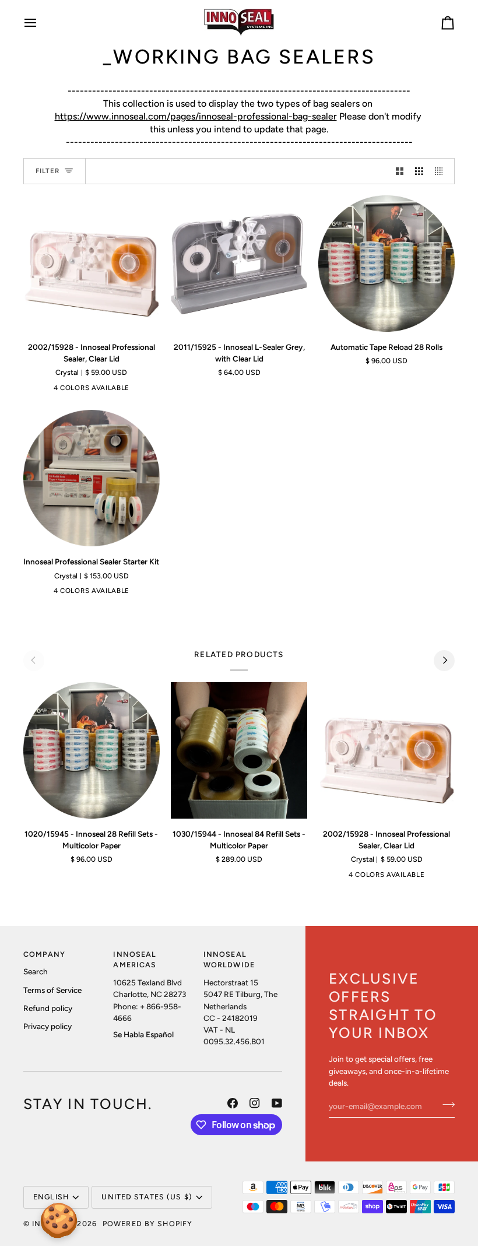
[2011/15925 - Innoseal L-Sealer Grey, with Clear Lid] (239, 263)
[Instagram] (254, 1103)
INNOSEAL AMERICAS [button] (134, 960)
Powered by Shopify (147, 1223)
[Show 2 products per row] (400, 171)
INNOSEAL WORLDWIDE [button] (229, 960)
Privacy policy (47, 1026)
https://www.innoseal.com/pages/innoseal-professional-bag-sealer (196, 116)
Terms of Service (52, 990)
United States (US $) (146, 1196)
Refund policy (47, 1008)
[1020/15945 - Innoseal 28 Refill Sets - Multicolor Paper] (91, 750)
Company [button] (44, 954)
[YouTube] (277, 1103)
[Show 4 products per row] (442, 171)
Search (35, 971)
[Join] (445, 1104)
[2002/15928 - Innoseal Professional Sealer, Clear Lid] (91, 263)
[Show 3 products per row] (419, 171)
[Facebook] (232, 1103)
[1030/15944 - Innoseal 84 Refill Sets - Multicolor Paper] (239, 750)
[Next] (444, 660)
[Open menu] (40, 22)
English (51, 1196)
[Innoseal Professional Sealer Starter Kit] (91, 478)
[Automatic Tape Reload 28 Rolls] (386, 263)
